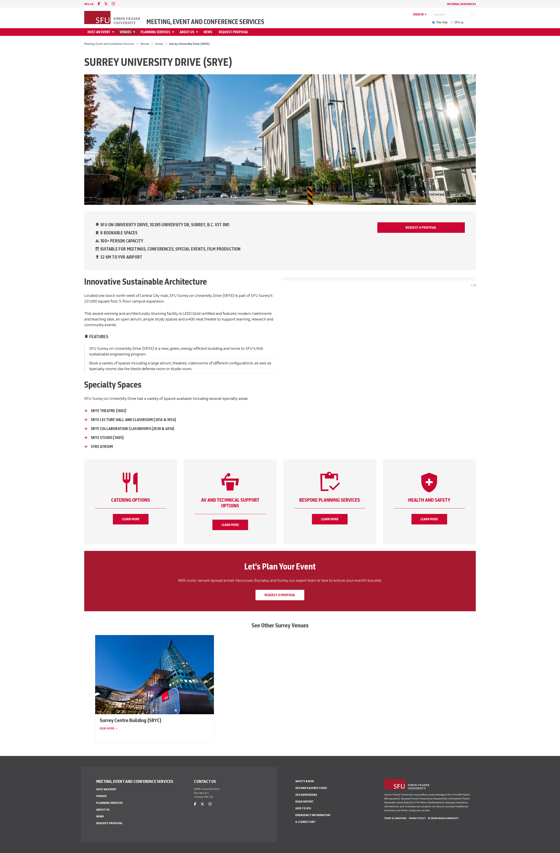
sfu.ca (89, 4)
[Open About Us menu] (197, 32)
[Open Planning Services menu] (173, 32)
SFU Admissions (306, 795)
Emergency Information (312, 815)
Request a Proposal (421, 228)
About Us (187, 32)
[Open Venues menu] (134, 32)
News (208, 32)
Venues (125, 32)
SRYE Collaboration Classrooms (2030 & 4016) (133, 428)
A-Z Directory (305, 822)
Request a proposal (279, 595)
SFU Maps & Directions (311, 788)
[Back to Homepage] (112, 18)
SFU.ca (459, 22)
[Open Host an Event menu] (113, 32)
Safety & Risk (304, 781)
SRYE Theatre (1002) (108, 410)
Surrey (159, 43)
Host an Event (99, 32)
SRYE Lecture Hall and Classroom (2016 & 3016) (133, 419)
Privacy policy (417, 818)
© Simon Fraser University (443, 818)
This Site (442, 22)
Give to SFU (303, 808)
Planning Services (155, 32)
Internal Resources (461, 4)
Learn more (131, 519)
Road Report (304, 801)
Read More (107, 728)
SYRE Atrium (102, 446)
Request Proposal (233, 32)
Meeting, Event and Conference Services (205, 22)
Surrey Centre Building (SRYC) (130, 720)
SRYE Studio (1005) (107, 437)
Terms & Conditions (395, 818)
